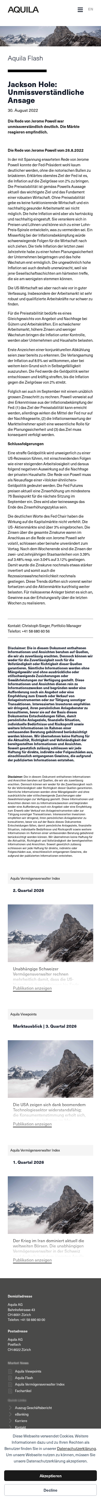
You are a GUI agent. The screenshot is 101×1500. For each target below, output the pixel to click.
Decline (50, 1490)
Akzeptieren (51, 1475)
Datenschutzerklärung (76, 1448)
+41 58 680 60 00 (32, 1319)
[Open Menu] (80, 10)
